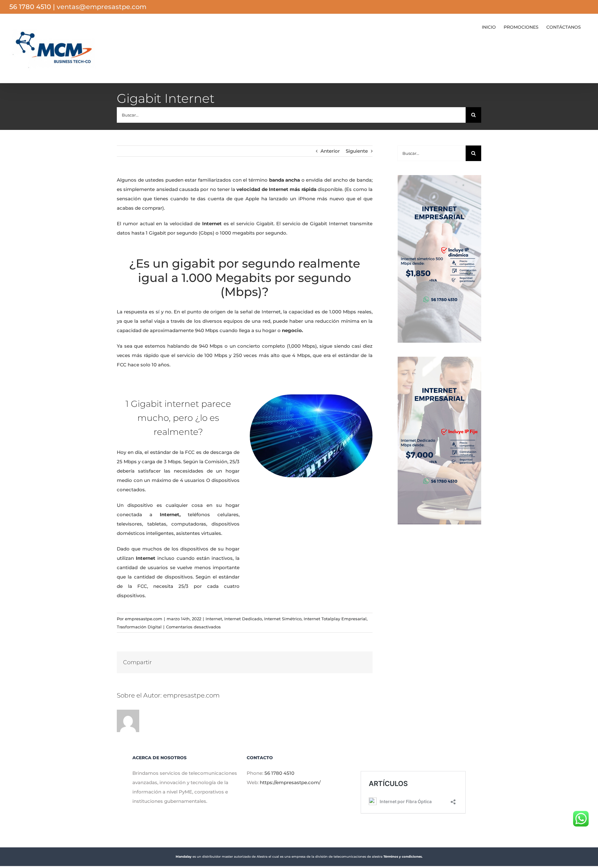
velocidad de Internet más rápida (276, 189)
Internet (214, 618)
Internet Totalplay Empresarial (335, 618)
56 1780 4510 (279, 773)
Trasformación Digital (139, 626)
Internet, (166, 514)
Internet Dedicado (243, 618)
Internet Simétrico (282, 618)
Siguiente (357, 151)
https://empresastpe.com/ (290, 782)
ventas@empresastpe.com (101, 7)
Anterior (330, 151)
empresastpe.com (143, 618)
